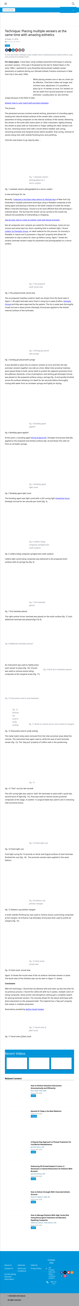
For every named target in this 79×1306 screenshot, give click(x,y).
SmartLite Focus (62, 498)
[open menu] (5, 3)
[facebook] (6, 50)
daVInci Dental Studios (35, 1009)
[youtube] (68, 1272)
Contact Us (9, 1268)
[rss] (72, 1272)
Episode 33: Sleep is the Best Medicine (46, 1111)
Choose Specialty (8, 10)
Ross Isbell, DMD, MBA (38, 1091)
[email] (19, 50)
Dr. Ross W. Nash (13, 41)
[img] (39, 4)
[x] (65, 1272)
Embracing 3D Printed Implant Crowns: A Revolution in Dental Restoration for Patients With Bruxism (51, 1168)
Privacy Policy (36, 1268)
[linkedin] (13, 50)
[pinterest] (16, 50)
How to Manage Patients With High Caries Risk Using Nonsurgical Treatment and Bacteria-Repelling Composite (50, 1217)
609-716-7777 (54, 1283)
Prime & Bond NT (39, 437)
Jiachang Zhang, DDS (38, 1174)
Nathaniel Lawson (37, 1223)
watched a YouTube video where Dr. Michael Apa (35, 199)
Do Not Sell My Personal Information (10, 1276)
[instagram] (65, 1276)
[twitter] (10, 50)
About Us (8, 1265)
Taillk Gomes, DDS (50, 1223)
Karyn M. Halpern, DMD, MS (40, 1197)
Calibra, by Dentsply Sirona (16, 231)
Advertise (21, 1265)
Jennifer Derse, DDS (37, 1147)
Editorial (34, 1265)
